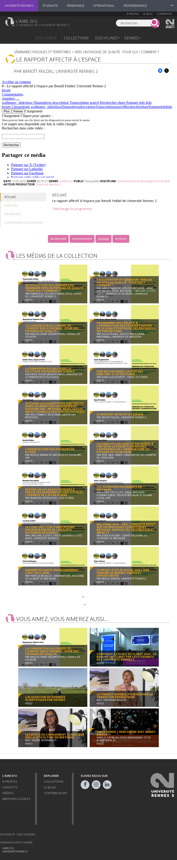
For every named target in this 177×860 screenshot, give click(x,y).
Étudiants (50, 5)
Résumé (10, 197)
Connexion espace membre (16, 842)
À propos (133, 13)
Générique (12, 214)
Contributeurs (55, 793)
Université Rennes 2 (19, 5)
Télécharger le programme (72, 209)
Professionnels (135, 5)
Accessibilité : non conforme (17, 834)
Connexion (164, 13)
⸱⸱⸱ (172, 6)
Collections (76, 38)
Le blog (148, 13)
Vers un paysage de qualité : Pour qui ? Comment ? (117, 52)
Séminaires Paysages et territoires (42, 52)
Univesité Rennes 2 (170, 23)
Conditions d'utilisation (23, 222)
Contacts (10, 787)
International (103, 5)
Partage (10, 205)
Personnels (75, 5)
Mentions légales (16, 799)
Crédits (8, 793)
